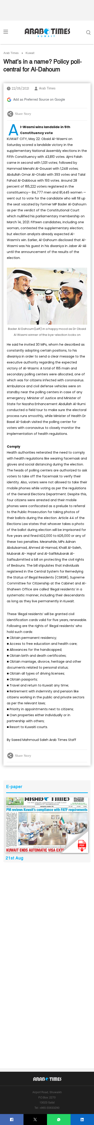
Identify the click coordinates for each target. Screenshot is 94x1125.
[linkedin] (82, 1119)
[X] (35, 1119)
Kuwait (30, 53)
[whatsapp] (58, 1119)
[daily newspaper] (46, 825)
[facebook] (11, 1119)
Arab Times (11, 53)
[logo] (47, 32)
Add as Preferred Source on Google (39, 99)
